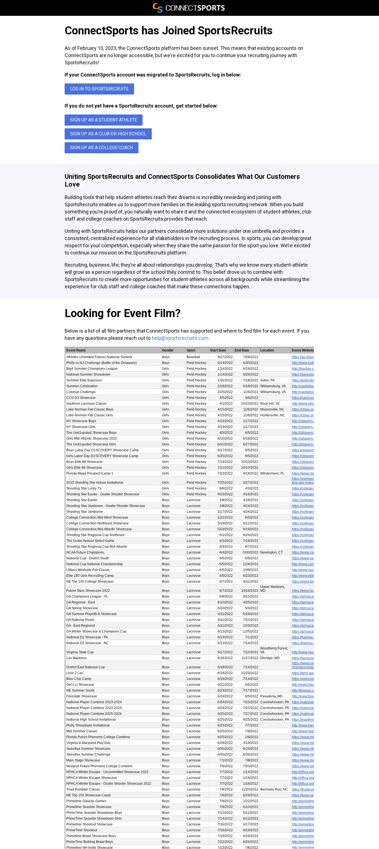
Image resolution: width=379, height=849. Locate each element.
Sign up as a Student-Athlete (103, 120)
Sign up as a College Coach (101, 147)
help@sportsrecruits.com (180, 338)
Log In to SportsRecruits (99, 88)
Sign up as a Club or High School (108, 133)
